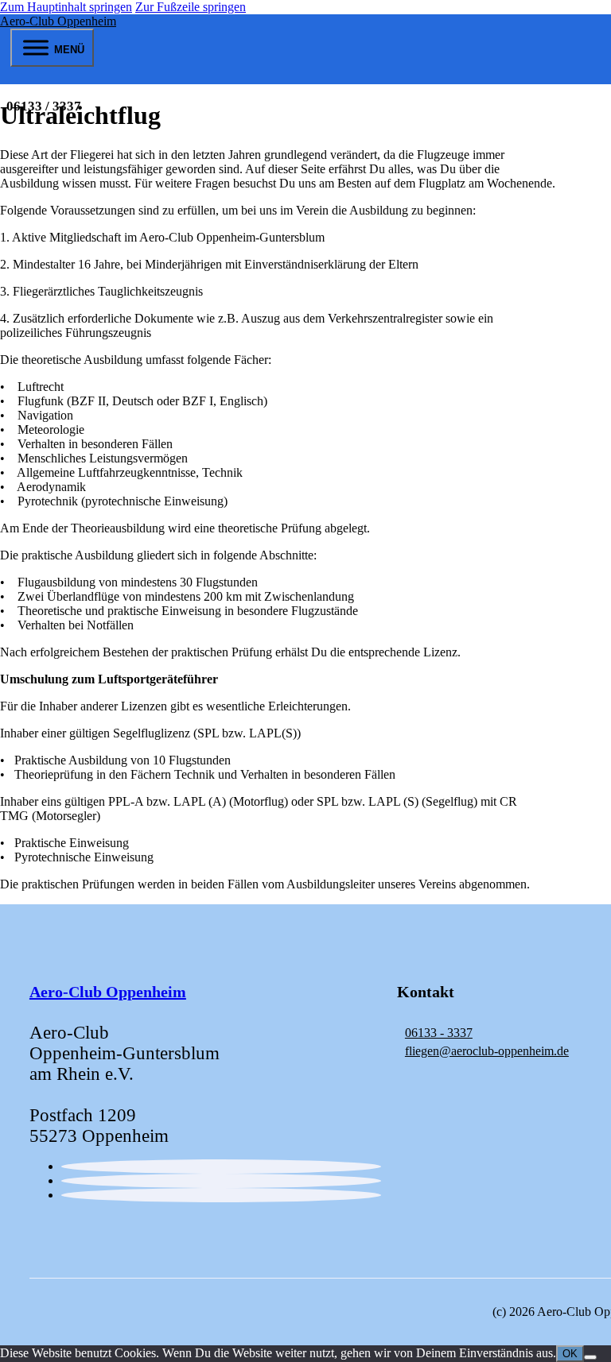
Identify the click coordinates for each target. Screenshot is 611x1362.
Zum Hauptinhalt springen (66, 7)
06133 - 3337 (439, 1032)
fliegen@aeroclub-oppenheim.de (487, 1051)
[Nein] (590, 1357)
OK (570, 1354)
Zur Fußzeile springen (190, 7)
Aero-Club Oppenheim (58, 21)
